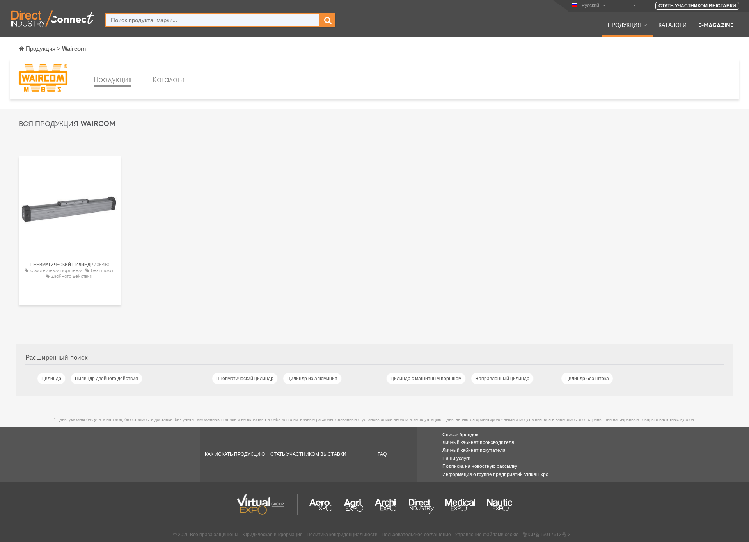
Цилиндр (51, 378)
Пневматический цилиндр (244, 378)
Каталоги (672, 24)
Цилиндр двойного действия (106, 378)
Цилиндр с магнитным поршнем (425, 378)
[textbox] (212, 20)
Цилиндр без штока (587, 378)
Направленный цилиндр (502, 378)
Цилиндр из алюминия (312, 378)
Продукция (624, 24)
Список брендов (460, 434)
